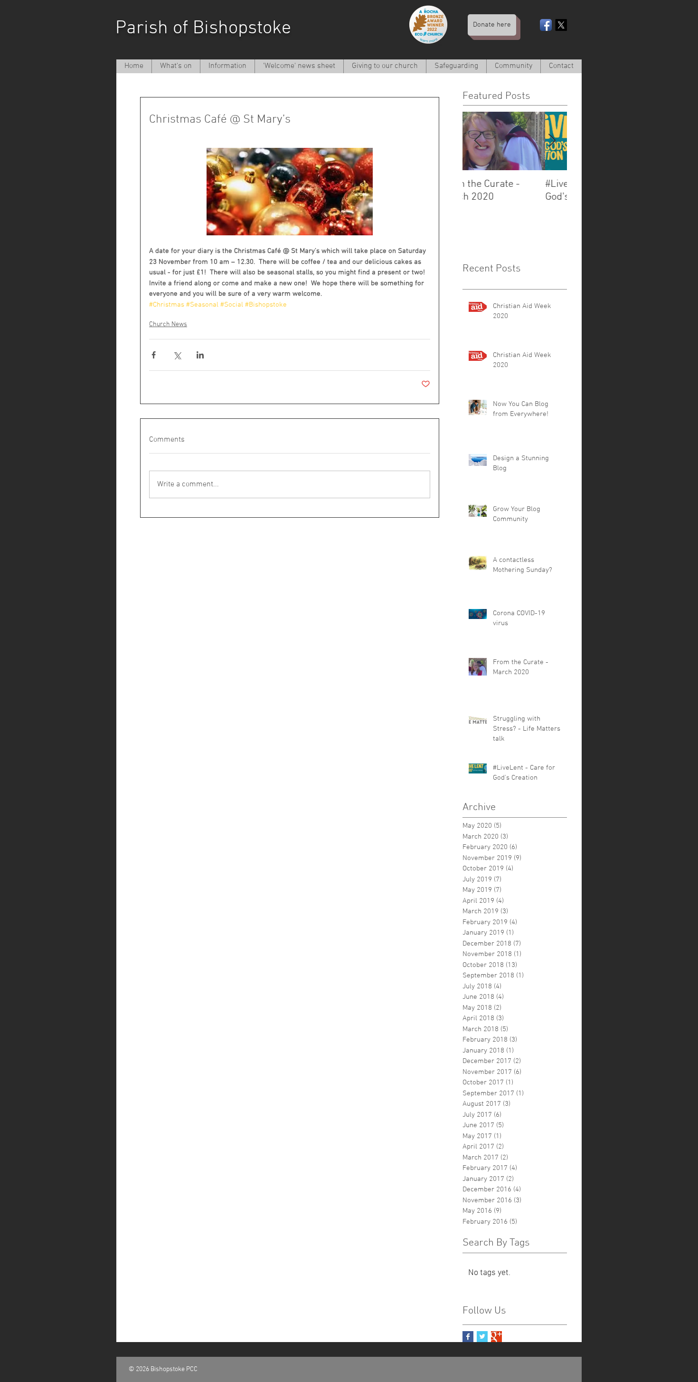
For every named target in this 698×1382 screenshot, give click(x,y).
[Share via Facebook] (153, 354)
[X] (561, 25)
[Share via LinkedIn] (200, 354)
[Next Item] (551, 141)
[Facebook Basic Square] (467, 1336)
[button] (227, 66)
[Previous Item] (477, 141)
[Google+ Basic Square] (496, 1336)
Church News (168, 324)
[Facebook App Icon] (546, 25)
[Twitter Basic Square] (482, 1336)
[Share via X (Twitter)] (176, 354)
